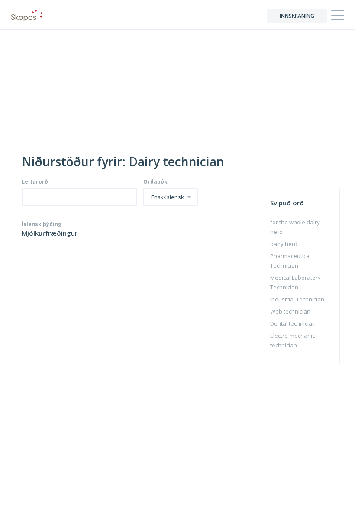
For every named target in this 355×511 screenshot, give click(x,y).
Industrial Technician (297, 299)
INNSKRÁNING (297, 15)
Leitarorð (35, 181)
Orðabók (155, 181)
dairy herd (283, 244)
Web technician (290, 311)
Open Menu (337, 15)
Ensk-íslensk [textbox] (167, 197)
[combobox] (170, 197)
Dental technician (293, 323)
